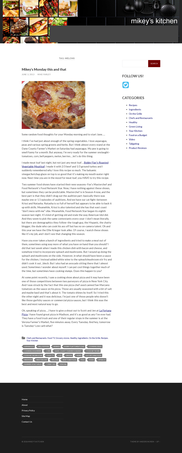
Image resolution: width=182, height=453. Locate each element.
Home (24, 399)
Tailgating (134, 143)
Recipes (104, 338)
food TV (50, 355)
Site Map (26, 416)
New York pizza (69, 360)
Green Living (135, 126)
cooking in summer (32, 351)
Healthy (73, 338)
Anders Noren (147, 442)
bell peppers (43, 346)
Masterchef (41, 360)
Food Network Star (33, 355)
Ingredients (83, 338)
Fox (60, 355)
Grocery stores (62, 338)
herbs (79, 355)
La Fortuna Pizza (93, 355)
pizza (91, 360)
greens (69, 355)
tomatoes (50, 364)
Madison (28, 360)
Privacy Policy (28, 410)
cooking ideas (95, 346)
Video (132, 139)
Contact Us (27, 421)
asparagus (29, 346)
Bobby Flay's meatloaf (74, 346)
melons (55, 360)
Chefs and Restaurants (37, 338)
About (25, 405)
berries (56, 346)
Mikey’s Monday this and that (44, 69)
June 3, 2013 (28, 74)
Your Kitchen (32, 340)
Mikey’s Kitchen (36, 442)
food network (93, 351)
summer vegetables (33, 364)
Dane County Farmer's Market (68, 351)
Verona (63, 364)
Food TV (51, 338)
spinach (102, 360)
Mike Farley (44, 74)
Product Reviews (138, 147)
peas (83, 360)
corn (48, 351)
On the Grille (94, 338)
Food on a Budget (138, 135)
